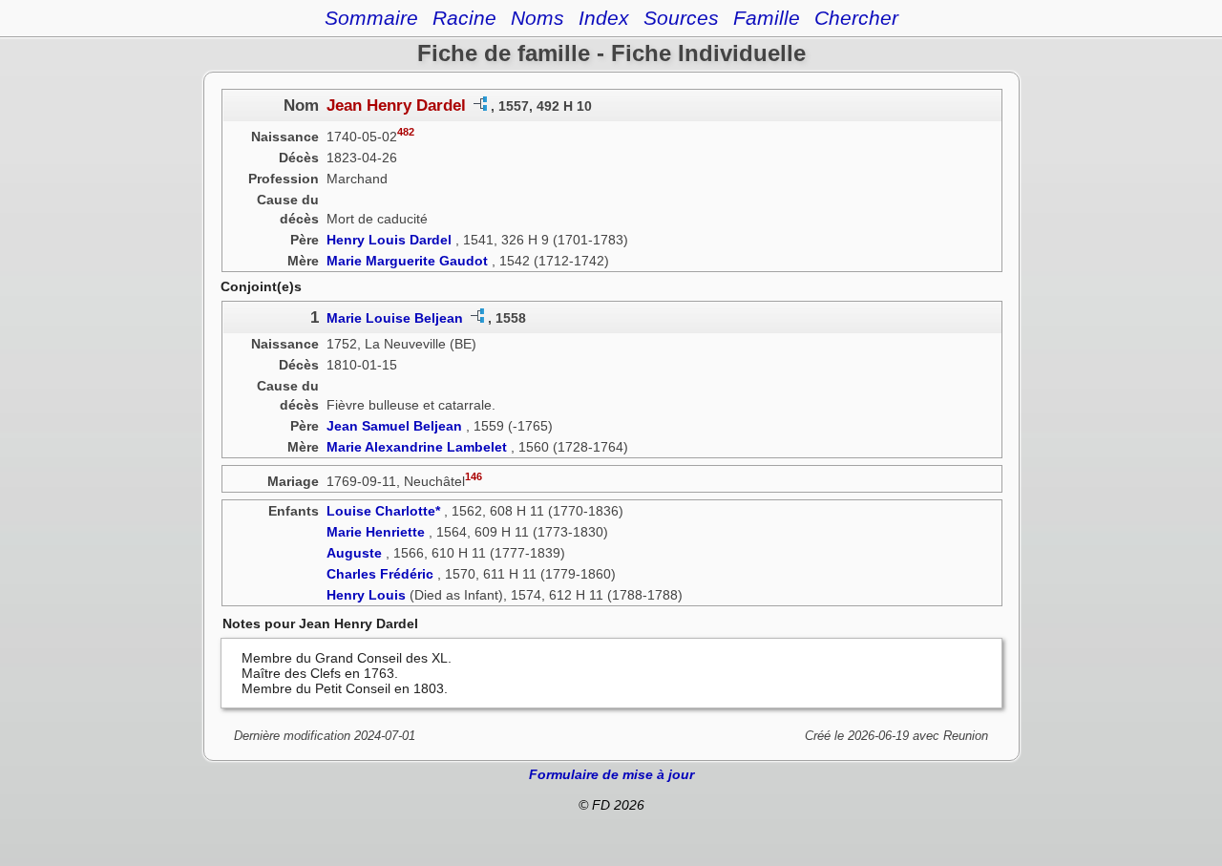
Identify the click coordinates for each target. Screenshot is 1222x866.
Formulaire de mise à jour (611, 774)
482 (405, 131)
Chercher (856, 18)
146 (473, 476)
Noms (537, 18)
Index (604, 18)
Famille (766, 18)
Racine (464, 18)
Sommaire (371, 18)
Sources (681, 18)
